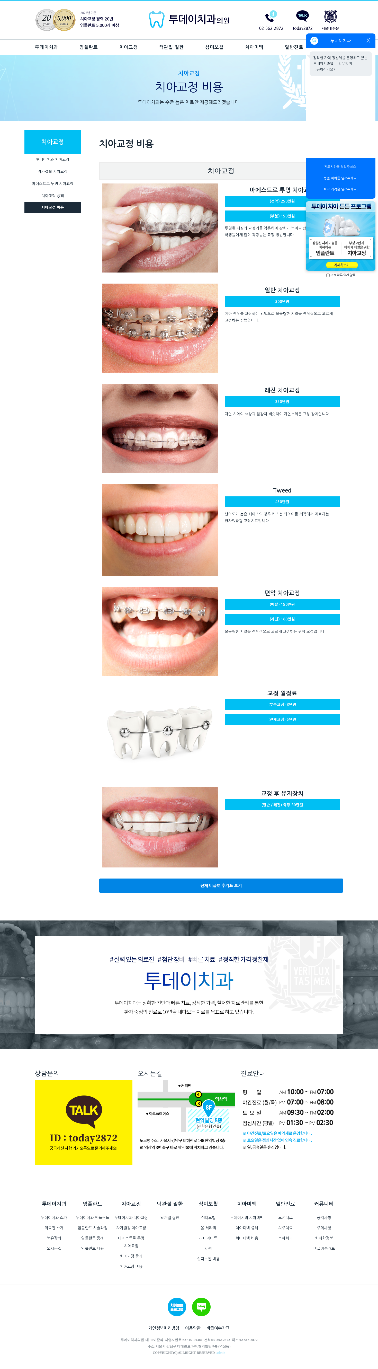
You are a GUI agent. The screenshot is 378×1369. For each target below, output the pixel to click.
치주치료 (285, 1228)
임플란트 (88, 47)
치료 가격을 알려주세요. (341, 189)
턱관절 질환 (171, 47)
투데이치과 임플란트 (92, 1217)
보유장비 (54, 1238)
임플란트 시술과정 (92, 1228)
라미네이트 (208, 1238)
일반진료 (294, 47)
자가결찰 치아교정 (53, 171)
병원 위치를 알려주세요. (341, 178)
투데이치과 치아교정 (52, 159)
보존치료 (285, 1217)
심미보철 (214, 47)
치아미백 (254, 47)
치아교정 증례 (52, 196)
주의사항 (324, 1228)
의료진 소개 (54, 1228)
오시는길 (54, 1248)
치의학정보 (324, 1238)
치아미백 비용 (247, 1238)
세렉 (208, 1248)
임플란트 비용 (92, 1248)
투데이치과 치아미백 (247, 1217)
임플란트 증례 (92, 1238)
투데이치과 (46, 47)
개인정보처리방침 (163, 1328)
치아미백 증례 (247, 1228)
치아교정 (128, 47)
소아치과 (285, 1238)
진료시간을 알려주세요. (340, 167)
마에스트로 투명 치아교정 (53, 184)
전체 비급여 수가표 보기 (221, 886)
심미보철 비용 (208, 1259)
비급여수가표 (324, 1248)
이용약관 (193, 1328)
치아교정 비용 (52, 207)
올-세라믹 (208, 1228)
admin (220, 1352)
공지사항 (324, 1217)
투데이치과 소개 (54, 1217)
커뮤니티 (324, 1204)
